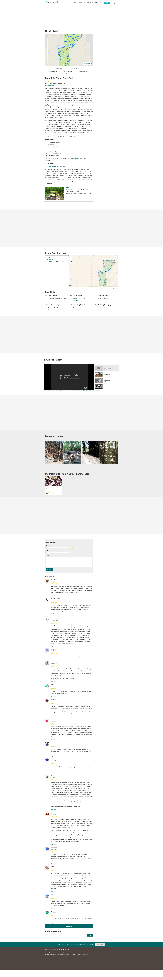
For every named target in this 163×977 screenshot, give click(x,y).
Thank (55, 595)
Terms (64, 957)
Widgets (63, 952)
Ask (90, 935)
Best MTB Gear (73, 954)
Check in (79, 68)
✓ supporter (58, 598)
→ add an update (76, 136)
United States (57, 27)
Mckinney (65, 27)
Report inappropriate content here (91, 390)
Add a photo (67, 68)
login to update (101, 300)
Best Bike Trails (60, 954)
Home (46, 27)
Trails (74, 2)
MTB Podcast (53, 954)
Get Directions (59, 68)
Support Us (58, 952)
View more (50, 309)
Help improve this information (72, 158)
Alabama (68, 187)
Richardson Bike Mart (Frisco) (55, 308)
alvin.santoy (53, 136)
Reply (52, 595)
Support (106, 2)
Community (90, 2)
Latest (100, 2)
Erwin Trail (49, 489)
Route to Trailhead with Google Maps (56, 166)
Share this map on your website (112, 288)
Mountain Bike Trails (51, 27)
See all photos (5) (87, 63)
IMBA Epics (67, 954)
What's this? (75, 300)
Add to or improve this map (101, 288)
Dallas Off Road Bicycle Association (57, 298)
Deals (95, 2)
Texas (62, 27)
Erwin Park (69, 27)
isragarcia (75, 298)
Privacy (67, 957)
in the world (51, 85)
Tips (85, 2)
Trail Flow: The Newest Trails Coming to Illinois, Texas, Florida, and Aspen (78, 190)
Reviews (80, 2)
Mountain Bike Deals (83, 954)
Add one (74, 309)
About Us (53, 952)
